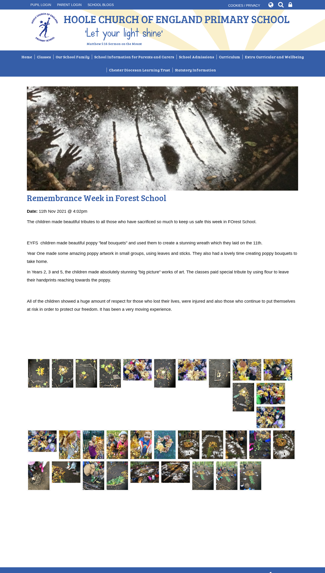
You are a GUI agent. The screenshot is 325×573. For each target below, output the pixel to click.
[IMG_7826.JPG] (66, 471)
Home (26, 56)
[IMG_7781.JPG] (212, 444)
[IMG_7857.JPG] (86, 373)
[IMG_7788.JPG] (188, 444)
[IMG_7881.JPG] (270, 393)
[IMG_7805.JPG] (38, 475)
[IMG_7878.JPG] (192, 369)
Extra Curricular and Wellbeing (274, 56)
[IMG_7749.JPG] (93, 444)
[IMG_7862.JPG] (38, 373)
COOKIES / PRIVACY (244, 5)
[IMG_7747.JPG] (69, 444)
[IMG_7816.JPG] (93, 475)
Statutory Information (195, 69)
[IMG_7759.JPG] (165, 444)
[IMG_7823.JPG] (117, 475)
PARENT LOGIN (69, 5)
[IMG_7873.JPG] (243, 397)
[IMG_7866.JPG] (219, 373)
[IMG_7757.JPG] (270, 417)
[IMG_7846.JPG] (250, 475)
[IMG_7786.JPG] (236, 444)
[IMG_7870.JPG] (62, 373)
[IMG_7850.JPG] (203, 475)
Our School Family (72, 56)
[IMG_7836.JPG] (144, 471)
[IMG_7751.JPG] (117, 444)
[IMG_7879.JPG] (137, 369)
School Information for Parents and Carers (134, 56)
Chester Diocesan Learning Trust (139, 69)
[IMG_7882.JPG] (247, 369)
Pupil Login (40, 5)
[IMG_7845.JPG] (226, 475)
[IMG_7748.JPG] (141, 444)
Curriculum (229, 56)
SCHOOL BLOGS (101, 5)
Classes (44, 56)
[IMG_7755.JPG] (42, 441)
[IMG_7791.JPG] (284, 444)
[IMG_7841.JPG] (175, 471)
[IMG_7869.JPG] (110, 373)
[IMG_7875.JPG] (278, 369)
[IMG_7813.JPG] (260, 444)
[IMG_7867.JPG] (165, 373)
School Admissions (196, 56)
